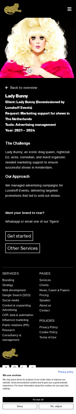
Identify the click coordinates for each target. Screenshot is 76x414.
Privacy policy (65, 372)
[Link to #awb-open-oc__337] (69, 9)
